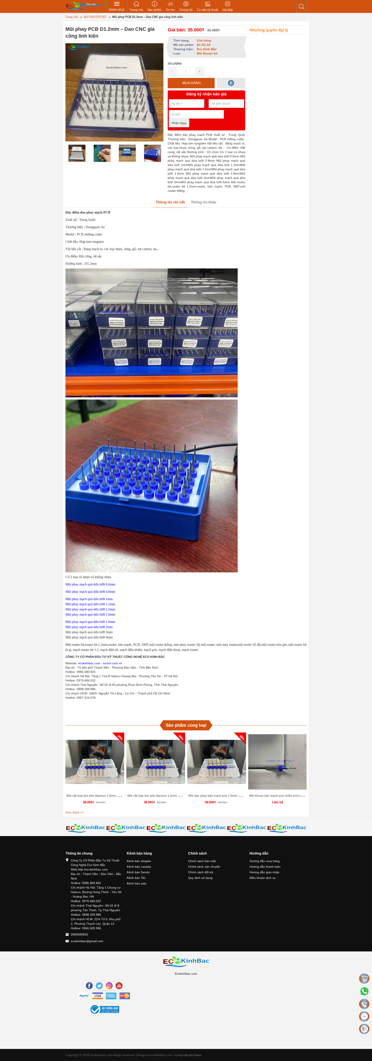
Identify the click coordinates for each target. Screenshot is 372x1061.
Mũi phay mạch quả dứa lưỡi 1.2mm (90, 604)
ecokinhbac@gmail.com (87, 941)
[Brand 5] (166, 828)
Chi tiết (94, 763)
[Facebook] (89, 985)
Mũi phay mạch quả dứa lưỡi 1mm (89, 599)
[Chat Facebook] (364, 1016)
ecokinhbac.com (89, 663)
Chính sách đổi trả (200, 872)
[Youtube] (119, 985)
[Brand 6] (206, 828)
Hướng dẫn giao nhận (264, 872)
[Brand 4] (126, 828)
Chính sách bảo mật (202, 861)
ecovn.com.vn (112, 663)
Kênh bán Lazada (139, 866)
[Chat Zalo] (364, 1029)
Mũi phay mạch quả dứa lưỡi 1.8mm (90, 622)
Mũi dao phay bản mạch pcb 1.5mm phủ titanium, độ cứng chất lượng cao (238, 795)
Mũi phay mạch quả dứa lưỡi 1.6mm (90, 614)
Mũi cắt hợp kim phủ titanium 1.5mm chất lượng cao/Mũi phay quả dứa (175, 795)
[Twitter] (99, 985)
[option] (76, 153)
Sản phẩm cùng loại (186, 725)
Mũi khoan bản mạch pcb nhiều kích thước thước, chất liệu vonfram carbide (300, 795)
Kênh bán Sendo (138, 872)
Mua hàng (95, 763)
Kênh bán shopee (139, 861)
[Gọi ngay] (364, 1004)
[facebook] (231, 83)
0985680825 (79, 934)
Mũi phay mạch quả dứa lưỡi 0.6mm (90, 584)
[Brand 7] (246, 828)
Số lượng (175, 63)
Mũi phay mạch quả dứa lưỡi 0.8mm (90, 591)
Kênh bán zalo (136, 883)
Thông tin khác (203, 202)
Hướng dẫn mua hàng (265, 861)
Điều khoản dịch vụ (263, 878)
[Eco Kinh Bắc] (83, 5)
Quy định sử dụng (200, 878)
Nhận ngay (179, 123)
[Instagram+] (109, 985)
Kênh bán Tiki (136, 878)
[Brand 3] (85, 828)
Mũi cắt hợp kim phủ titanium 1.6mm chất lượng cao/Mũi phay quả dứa (115, 795)
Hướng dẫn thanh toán (265, 866)
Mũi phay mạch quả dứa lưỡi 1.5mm (90, 609)
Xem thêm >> (74, 812)
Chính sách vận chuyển (204, 866)
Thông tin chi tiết (170, 202)
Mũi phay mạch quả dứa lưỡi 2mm (89, 627)
